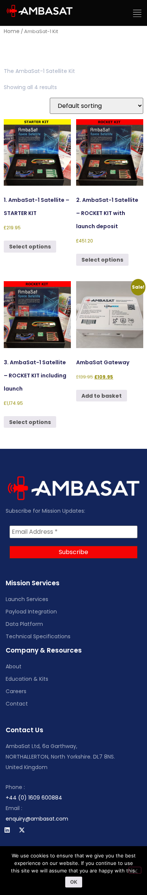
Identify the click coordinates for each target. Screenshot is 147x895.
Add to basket (101, 396)
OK (73, 882)
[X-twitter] (22, 830)
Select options (30, 246)
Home (12, 31)
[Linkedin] (7, 830)
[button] (137, 13)
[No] (135, 870)
